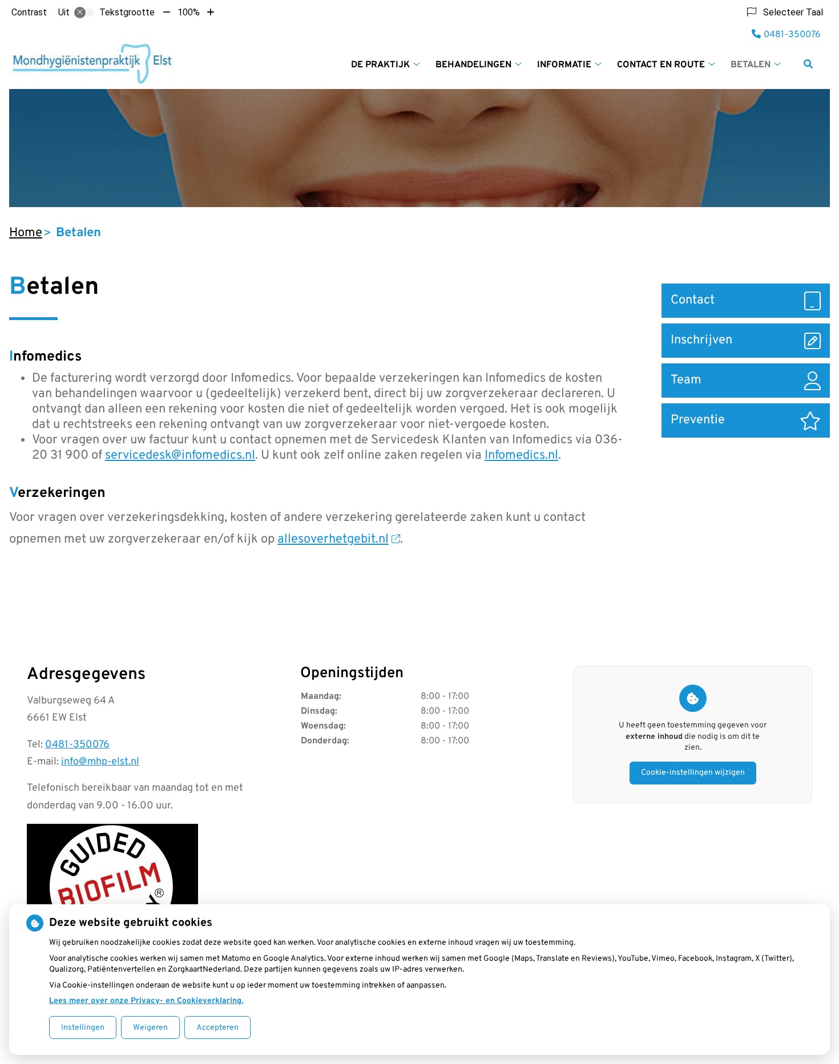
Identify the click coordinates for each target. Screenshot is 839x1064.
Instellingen (82, 1028)
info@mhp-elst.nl (100, 761)
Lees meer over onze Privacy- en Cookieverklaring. (146, 1001)
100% (189, 12)
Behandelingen (473, 65)
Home (25, 233)
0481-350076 (77, 744)
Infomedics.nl (521, 455)
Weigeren (150, 1028)
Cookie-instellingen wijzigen (693, 773)
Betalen (751, 65)
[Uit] (84, 13)
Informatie (564, 65)
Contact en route (661, 65)
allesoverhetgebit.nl (333, 539)
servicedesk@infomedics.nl (180, 455)
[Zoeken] (808, 63)
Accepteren (217, 1028)
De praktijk (380, 65)
